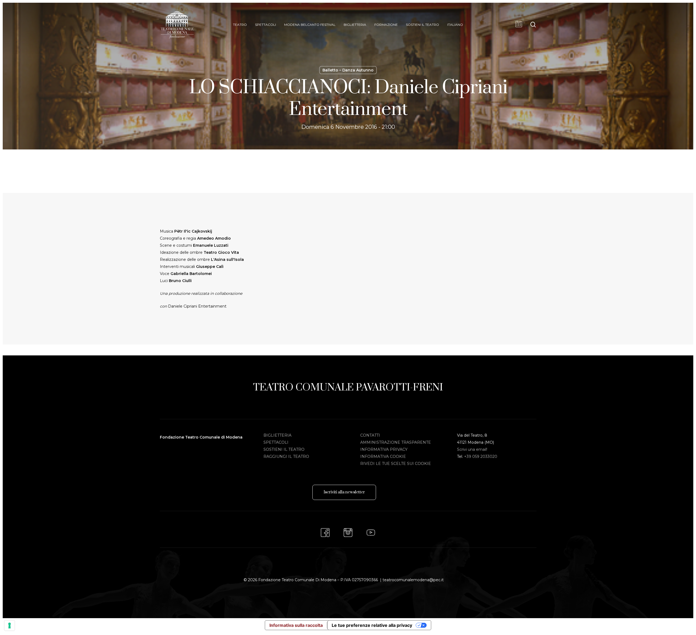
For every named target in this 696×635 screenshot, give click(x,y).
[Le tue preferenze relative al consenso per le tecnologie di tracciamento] (9, 625)
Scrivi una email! (472, 449)
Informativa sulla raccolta (296, 625)
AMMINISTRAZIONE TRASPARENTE (395, 442)
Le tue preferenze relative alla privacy (372, 625)
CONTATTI (370, 435)
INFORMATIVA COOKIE (383, 456)
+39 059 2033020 (480, 456)
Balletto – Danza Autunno (348, 70)
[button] (344, 492)
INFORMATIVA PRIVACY (384, 449)
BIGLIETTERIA (277, 435)
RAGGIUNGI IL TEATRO (286, 456)
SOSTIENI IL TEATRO (283, 449)
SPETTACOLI (275, 442)
